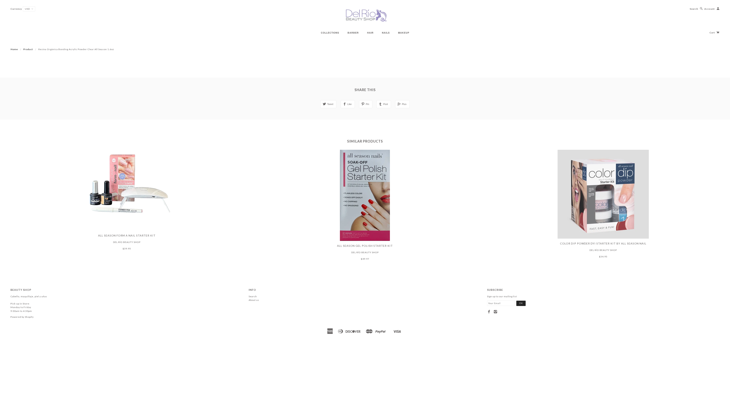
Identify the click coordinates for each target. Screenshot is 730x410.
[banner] (365, 15)
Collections (330, 32)
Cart (712, 32)
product (28, 49)
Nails (386, 32)
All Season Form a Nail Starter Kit (127, 235)
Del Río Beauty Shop (126, 242)
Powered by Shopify (22, 316)
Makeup (403, 32)
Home (14, 49)
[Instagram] (496, 312)
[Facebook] (489, 312)
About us (254, 300)
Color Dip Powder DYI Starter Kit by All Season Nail (603, 243)
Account (709, 8)
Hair (370, 32)
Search (694, 8)
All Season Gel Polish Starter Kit (365, 245)
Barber (353, 32)
